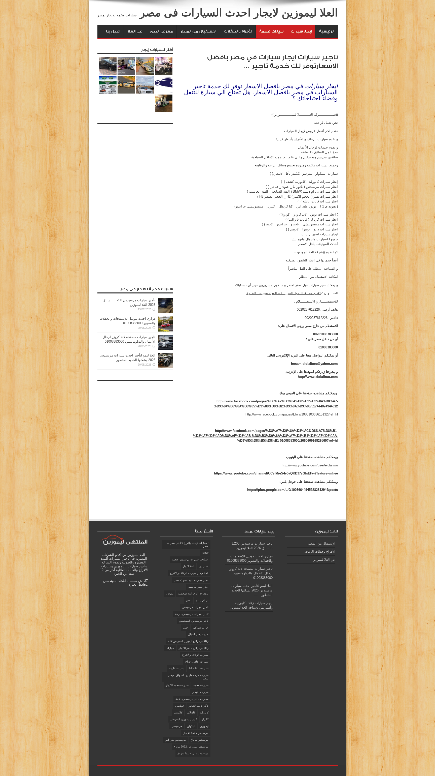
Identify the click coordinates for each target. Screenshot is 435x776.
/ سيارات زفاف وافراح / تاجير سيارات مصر (187, 544)
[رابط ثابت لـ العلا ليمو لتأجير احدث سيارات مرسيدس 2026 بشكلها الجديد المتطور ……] (165, 367)
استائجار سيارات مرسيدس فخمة (190, 559)
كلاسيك (178, 712)
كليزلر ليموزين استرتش (183, 719)
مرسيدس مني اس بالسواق (192, 753)
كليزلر (205, 719)
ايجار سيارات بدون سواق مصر (191, 579)
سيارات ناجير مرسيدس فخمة (191, 698)
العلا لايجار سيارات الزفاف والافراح (189, 573)
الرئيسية (326, 31)
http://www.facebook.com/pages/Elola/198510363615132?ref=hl (291, 414)
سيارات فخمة (271, 31)
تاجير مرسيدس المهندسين (193, 620)
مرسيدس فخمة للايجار (195, 732)
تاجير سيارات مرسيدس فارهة (191, 613)
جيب (185, 627)
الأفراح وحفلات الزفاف (319, 551)
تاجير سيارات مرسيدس (195, 607)
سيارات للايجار (200, 692)
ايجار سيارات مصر (198, 586)
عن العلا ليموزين (323, 559)
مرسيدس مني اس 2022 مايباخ (191, 746)
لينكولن (191, 726)
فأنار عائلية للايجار (198, 705)
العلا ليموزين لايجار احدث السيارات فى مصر (239, 13)
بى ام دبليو (202, 600)
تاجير (188, 600)
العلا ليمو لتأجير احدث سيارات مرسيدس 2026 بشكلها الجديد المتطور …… (252, 590)
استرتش (203, 566)
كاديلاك (191, 712)
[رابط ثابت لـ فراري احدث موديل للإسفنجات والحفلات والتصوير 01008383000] (165, 330)
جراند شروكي (200, 627)
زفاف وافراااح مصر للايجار (193, 647)
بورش (169, 593)
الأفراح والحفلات (238, 31)
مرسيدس (176, 726)
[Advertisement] (135, 202)
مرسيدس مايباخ (199, 739)
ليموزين (204, 726)
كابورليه (204, 712)
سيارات (170, 647)
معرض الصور (161, 31)
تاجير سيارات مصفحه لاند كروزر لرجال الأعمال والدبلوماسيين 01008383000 (251, 573)
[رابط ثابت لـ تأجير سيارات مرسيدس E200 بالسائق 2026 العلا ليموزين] (165, 312)
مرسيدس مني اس (175, 739)
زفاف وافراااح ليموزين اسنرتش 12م (188, 641)
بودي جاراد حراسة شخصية (193, 593)
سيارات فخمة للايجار (177, 685)
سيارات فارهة (176, 668)
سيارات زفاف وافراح (196, 661)
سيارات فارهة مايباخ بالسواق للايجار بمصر (188, 677)
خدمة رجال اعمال (198, 634)
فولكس (179, 705)
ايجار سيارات (301, 31)
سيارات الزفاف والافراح (195, 654)
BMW (205, 552)
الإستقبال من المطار (198, 31)
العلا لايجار (188, 566)
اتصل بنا (113, 31)
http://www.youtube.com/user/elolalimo (310, 465)
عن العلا (135, 31)
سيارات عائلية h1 (198, 668)
